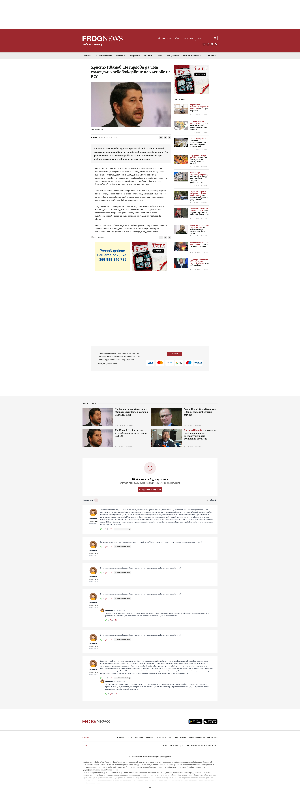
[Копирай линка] (161, 137)
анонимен (93, 518)
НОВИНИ (94, 138)
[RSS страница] (216, 44)
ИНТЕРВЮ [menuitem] (120, 56)
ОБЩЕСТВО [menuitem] (135, 56)
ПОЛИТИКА (161, 737)
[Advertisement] (150, 14)
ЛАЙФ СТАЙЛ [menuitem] (210, 56)
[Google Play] (195, 721)
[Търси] (215, 38)
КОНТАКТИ (174, 745)
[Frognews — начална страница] (96, 721)
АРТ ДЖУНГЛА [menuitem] (173, 56)
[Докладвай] (110, 529)
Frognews (100, 237)
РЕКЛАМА (185, 745)
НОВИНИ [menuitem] (87, 56)
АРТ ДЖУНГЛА (180, 737)
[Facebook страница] (208, 44)
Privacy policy (166, 756)
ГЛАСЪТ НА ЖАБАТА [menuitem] (104, 56)
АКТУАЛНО (150, 737)
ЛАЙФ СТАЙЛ (212, 737)
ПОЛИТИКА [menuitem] (149, 56)
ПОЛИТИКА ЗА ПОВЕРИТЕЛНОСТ (204, 745)
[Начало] (204, 44)
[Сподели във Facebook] (165, 137)
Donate (174, 353)
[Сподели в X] (169, 137)
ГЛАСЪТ (130, 737)
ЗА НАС (165, 745)
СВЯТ (170, 737)
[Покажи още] (150, 787)
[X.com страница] (212, 44)
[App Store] (210, 721)
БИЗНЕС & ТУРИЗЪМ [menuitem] (192, 56)
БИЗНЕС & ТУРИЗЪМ (197, 737)
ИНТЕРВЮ (139, 737)
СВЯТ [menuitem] (160, 56)
